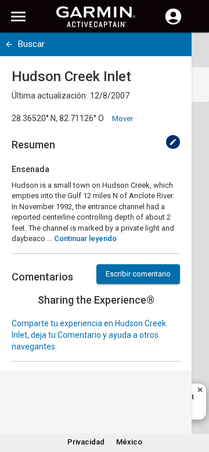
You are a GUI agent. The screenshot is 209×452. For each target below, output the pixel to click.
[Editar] (173, 142)
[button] (194, 399)
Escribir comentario (138, 273)
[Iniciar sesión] (173, 23)
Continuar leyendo (85, 238)
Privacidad (86, 442)
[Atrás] (9, 44)
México (129, 442)
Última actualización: (50, 95)
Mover (122, 118)
